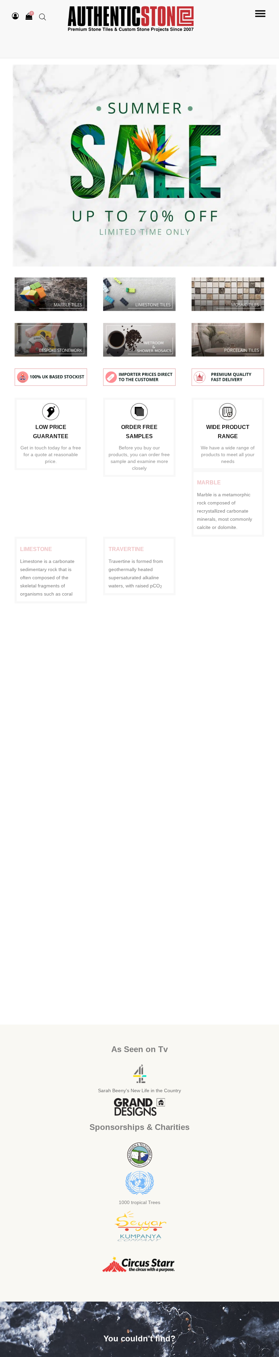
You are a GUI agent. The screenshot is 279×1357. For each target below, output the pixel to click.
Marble (209, 482)
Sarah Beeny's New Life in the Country (139, 1090)
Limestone (36, 549)
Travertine (126, 549)
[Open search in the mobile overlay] (42, 17)
